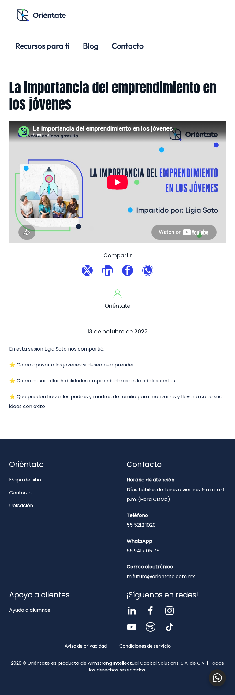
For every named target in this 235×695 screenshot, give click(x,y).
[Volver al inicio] (41, 15)
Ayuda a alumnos (29, 610)
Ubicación (21, 505)
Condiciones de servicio (145, 646)
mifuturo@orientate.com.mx (161, 576)
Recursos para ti (42, 46)
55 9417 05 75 (143, 550)
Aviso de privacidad (86, 646)
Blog (90, 46)
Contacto (128, 46)
